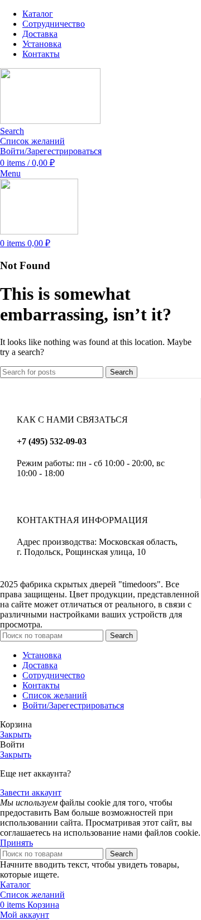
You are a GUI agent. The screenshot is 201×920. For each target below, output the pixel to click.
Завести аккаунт (30, 792)
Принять (16, 842)
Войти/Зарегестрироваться (73, 705)
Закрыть (15, 734)
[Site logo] (50, 121)
